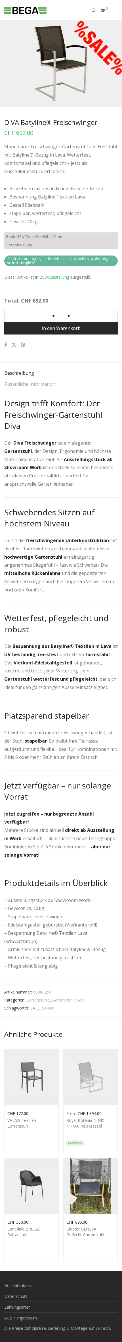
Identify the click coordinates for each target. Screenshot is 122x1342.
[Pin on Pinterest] (23, 345)
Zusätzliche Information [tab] (29, 384)
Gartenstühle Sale (68, 1000)
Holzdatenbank (18, 1285)
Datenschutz (16, 1296)
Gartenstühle (38, 1000)
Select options (18, 1113)
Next (117, 63)
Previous (5, 63)
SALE (35, 1008)
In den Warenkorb (61, 328)
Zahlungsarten (17, 1307)
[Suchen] (95, 10)
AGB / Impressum (20, 1318)
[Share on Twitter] (13, 345)
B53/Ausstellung (54, 277)
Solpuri (48, 1008)
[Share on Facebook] (5, 345)
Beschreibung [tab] (19, 373)
